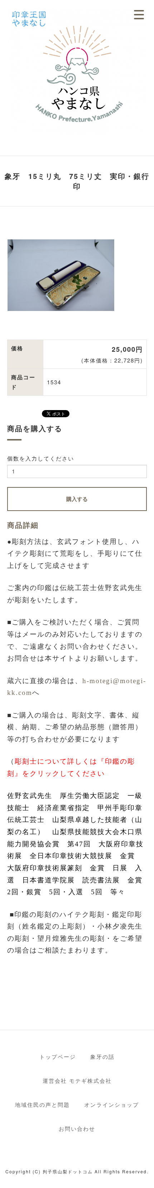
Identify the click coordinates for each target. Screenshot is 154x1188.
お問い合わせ (77, 1128)
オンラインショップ (111, 1104)
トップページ (57, 1056)
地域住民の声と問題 (42, 1104)
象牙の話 (102, 1056)
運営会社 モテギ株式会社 (77, 1080)
